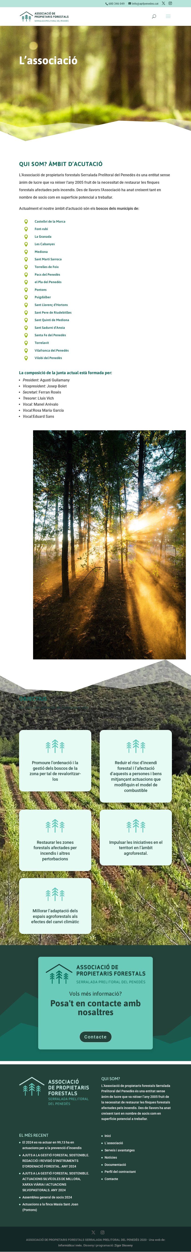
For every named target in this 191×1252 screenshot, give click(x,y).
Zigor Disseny (123, 1245)
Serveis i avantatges (120, 1150)
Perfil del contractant (120, 1172)
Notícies (111, 1157)
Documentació (115, 1165)
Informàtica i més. (70, 1245)
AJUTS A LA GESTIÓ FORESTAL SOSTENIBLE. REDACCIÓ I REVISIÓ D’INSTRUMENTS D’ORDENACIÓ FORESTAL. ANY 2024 (55, 1160)
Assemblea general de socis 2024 (47, 1197)
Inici (108, 1136)
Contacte (95, 1037)
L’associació (114, 1143)
